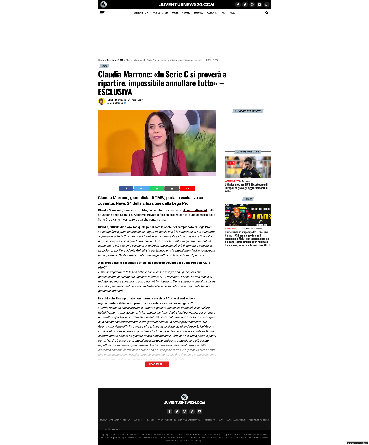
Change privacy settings (357, 443)
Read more (155, 364)
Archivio (111, 60)
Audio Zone (211, 12)
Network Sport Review (259, 419)
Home (101, 60)
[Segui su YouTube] (199, 411)
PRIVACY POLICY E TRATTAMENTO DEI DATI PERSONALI (179, 419)
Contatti (138, 419)
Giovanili (186, 12)
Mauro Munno (116, 103)
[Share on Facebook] (126, 188)
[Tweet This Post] (141, 188)
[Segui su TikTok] (192, 411)
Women (175, 12)
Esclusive (198, 12)
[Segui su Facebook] (169, 411)
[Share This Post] (157, 188)
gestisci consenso (112, 429)
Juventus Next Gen (160, 12)
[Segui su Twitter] (177, 411)
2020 (120, 60)
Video (232, 12)
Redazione (149, 419)
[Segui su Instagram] (184, 411)
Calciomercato (141, 12)
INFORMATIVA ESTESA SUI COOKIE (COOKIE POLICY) (225, 419)
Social (223, 12)
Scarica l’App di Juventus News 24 (115, 419)
